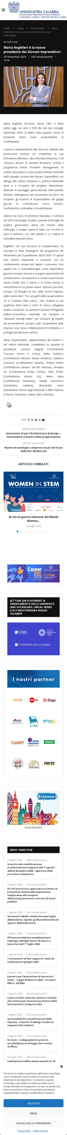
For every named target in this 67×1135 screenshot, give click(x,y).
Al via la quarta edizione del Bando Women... (33, 519)
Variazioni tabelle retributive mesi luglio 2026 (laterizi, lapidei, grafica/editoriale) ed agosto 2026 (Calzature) (33, 919)
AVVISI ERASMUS (34, 827)
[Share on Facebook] (28, 420)
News (21, 28)
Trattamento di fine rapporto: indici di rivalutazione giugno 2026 (30, 960)
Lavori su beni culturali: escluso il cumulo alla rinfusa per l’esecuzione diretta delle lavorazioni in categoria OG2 (32, 1001)
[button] (61, 1066)
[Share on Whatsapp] (39, 420)
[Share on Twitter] (32, 420)
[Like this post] (24, 420)
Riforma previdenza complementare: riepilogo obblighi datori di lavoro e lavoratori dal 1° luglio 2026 (29, 941)
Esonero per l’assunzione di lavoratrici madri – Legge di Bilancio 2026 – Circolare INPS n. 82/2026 (31, 980)
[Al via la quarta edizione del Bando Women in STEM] (33, 492)
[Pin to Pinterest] (36, 420)
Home (7, 28)
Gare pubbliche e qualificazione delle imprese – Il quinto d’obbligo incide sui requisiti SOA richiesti (30, 1022)
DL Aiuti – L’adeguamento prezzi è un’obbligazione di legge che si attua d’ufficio (29, 1043)
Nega (33, 1113)
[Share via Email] (43, 420)
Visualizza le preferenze (33, 1123)
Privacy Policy (24, 1130)
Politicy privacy (40, 1130)
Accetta (33, 1103)
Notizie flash (37, 28)
